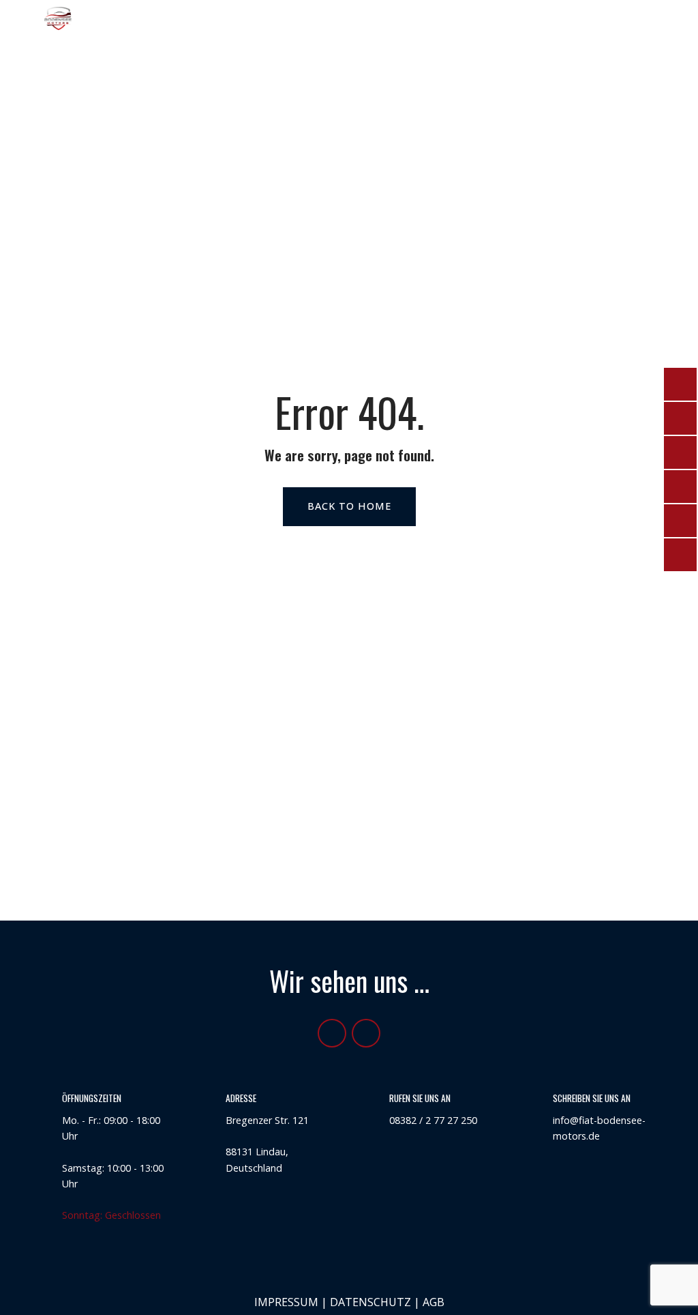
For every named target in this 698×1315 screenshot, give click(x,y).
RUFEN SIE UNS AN (420, 1098)
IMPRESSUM (286, 1302)
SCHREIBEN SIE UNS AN (592, 1098)
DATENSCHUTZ (370, 1302)
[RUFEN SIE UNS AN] (366, 1107)
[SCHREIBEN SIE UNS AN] (530, 1107)
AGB (433, 1302)
